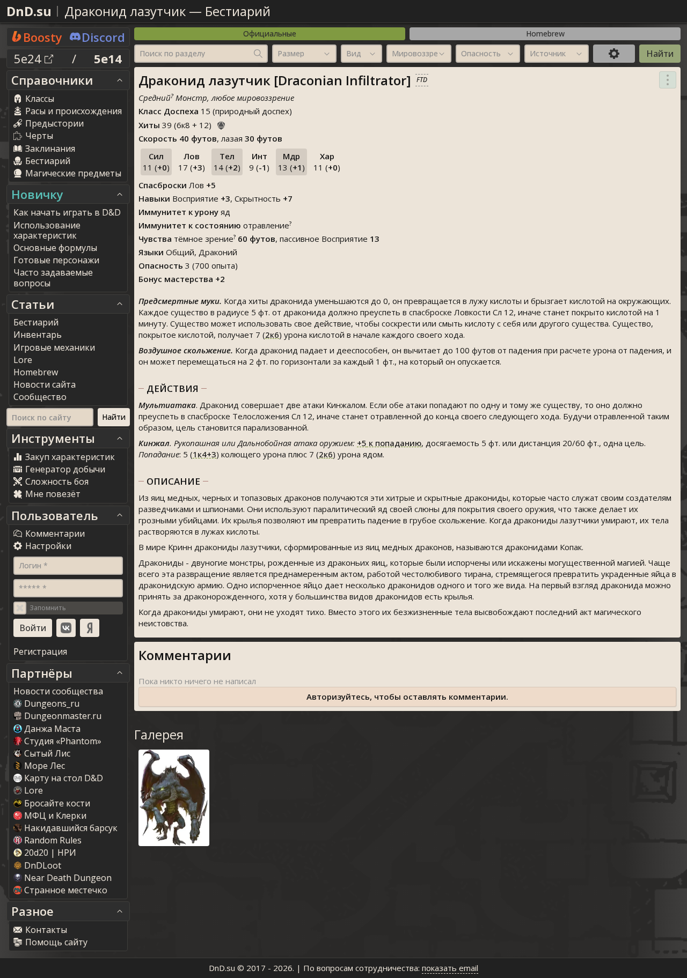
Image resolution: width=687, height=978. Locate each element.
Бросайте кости (57, 803)
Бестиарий (238, 11)
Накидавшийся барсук (71, 828)
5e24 (29, 58)
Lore (33, 790)
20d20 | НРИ (50, 852)
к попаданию (389, 443)
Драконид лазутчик (125, 11)
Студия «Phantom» (62, 741)
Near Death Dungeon (68, 878)
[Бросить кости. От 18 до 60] (221, 124)
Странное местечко (65, 890)
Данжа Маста (52, 729)
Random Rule (53, 840)
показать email (450, 967)
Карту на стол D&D (63, 778)
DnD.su (29, 11)
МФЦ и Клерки (55, 815)
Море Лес (44, 766)
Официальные (269, 33)
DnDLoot (42, 865)
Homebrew (545, 33)
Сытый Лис (47, 753)
